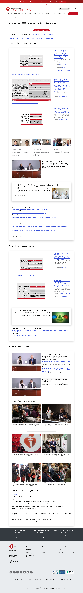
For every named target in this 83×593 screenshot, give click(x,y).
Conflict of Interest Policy (60, 579)
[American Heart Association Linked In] (27, 572)
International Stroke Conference (21, 17)
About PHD (63, 532)
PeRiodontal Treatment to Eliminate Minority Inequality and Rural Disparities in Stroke (62, 110)
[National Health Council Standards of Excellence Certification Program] (53, 572)
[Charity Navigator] (62, 572)
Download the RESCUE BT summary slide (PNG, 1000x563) (25, 103)
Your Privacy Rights (41, 583)
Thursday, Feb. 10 (46, 34)
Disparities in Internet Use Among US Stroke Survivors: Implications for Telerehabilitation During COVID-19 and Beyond (39, 226)
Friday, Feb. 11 (53, 34)
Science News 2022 (34, 17)
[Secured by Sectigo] (70, 572)
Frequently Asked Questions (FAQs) (63, 537)
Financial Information (30, 550)
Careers (27, 552)
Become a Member (73, 13)
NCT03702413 (64, 67)
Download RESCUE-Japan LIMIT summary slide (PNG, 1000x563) (26, 74)
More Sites (61, 552)
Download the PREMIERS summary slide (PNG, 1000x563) (25, 132)
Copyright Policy (45, 579)
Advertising (63, 535)
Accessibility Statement (37, 579)
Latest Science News (30, 555)
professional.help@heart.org (41, 537)
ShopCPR (44, 552)
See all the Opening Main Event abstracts (51, 170)
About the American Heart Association (31, 547)
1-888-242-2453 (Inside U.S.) (19, 532)
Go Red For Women (63, 551)
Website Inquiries (19, 537)
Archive (28, 17)
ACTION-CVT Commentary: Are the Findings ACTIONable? (25, 335)
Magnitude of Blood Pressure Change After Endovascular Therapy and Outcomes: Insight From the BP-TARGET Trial (39, 235)
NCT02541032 (64, 120)
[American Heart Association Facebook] (17, 572)
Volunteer (44, 549)
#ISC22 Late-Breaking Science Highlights (54, 380)
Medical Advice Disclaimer (26, 579)
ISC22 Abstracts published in (17, 38)
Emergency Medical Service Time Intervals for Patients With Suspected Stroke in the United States (35, 217)
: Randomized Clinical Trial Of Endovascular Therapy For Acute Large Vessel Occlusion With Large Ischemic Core (62, 54)
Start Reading (17, 198)
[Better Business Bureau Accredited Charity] (57, 572)
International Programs (30, 553)
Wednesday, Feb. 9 (37, 34)
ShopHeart (44, 551)
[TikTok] (24, 572)
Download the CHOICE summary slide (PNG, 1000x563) (24, 275)
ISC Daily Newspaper (35, 38)
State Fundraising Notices (56, 580)
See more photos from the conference (56, 485)
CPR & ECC (61, 549)
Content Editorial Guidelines (36, 580)
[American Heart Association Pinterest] (31, 572)
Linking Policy (68, 579)
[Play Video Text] (21, 142)
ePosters (28, 38)
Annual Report (28, 549)
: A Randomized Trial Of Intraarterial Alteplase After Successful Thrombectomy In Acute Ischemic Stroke (62, 256)
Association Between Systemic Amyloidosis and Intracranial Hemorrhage (29, 213)
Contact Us (11, 557)
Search (68, 9)
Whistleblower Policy (26, 580)
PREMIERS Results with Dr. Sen (64, 119)
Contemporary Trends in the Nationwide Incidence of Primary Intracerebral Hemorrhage (32, 221)
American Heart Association (64, 546)
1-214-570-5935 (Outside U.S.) (19, 535)
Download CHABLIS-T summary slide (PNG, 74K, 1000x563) (25, 303)
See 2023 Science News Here (41, 30)
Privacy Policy (17, 579)
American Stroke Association (64, 548)
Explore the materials (19, 321)
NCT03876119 (64, 267)
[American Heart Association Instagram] (21, 572)
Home (10, 17)
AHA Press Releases (45, 38)
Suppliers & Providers (46, 580)
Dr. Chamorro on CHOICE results (65, 266)
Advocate (44, 548)
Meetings (13, 17)
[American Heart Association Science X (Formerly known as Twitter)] (10, 572)
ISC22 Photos (53, 38)
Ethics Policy (51, 579)
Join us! (62, 1)
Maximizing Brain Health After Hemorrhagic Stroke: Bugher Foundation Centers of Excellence (33, 230)
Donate (43, 546)
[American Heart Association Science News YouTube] (14, 572)
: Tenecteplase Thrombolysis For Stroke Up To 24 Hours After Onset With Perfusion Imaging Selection (62, 284)
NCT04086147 (64, 296)
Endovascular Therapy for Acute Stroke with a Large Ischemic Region (63, 70)
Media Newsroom (29, 556)
